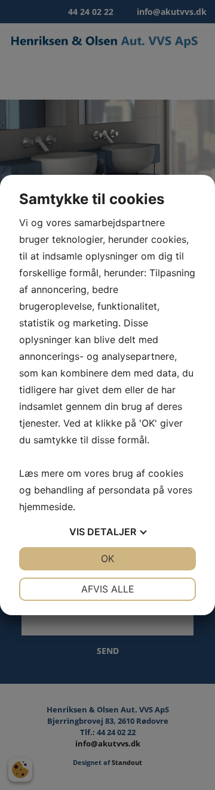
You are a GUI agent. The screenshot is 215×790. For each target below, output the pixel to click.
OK (107, 558)
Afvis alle (107, 589)
